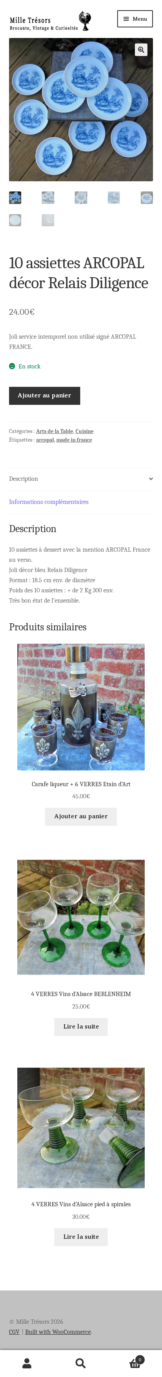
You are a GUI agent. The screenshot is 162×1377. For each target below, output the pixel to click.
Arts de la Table (54, 431)
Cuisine (84, 431)
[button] (141, 49)
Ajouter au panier (44, 395)
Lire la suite (81, 1026)
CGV (14, 1331)
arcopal (45, 440)
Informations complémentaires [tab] (48, 501)
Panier (125, 1357)
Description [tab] (23, 478)
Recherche (81, 1363)
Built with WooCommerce (58, 1331)
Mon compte (27, 1363)
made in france (74, 440)
